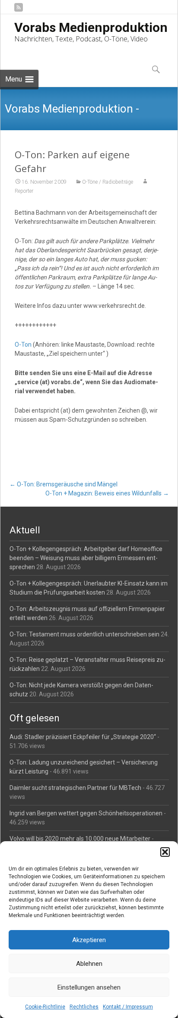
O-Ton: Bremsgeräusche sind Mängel (64, 484)
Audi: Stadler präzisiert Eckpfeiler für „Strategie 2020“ (83, 736)
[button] (165, 852)
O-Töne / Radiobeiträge (107, 182)
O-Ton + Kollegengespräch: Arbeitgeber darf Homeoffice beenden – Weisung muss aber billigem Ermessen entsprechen (86, 557)
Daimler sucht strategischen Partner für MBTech (75, 787)
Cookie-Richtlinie (45, 1007)
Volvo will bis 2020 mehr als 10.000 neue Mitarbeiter (80, 838)
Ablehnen (89, 964)
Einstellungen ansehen (89, 987)
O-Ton (23, 344)
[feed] (18, 10)
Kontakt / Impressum (128, 1007)
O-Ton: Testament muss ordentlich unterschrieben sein (84, 634)
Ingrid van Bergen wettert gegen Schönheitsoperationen (86, 813)
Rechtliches (84, 1007)
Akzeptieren (89, 940)
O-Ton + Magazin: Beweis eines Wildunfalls (107, 493)
